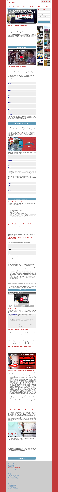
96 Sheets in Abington (11, 466)
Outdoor (31, 6)
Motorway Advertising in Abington (13, 477)
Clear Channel (18, 269)
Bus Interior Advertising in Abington (13, 489)
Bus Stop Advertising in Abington (12, 472)
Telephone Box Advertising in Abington (13, 475)
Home (9, 6)
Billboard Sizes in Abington (12, 463)
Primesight (23, 269)
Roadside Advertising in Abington (13, 474)
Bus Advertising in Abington (12, 484)
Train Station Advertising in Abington (13, 478)
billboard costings (21, 220)
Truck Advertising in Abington (12, 485)
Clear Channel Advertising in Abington (13, 469)
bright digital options (20, 133)
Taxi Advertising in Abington (12, 483)
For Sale (47, 6)
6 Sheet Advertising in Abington (12, 464)
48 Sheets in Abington (11, 465)
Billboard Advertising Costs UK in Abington (14, 467)
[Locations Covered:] (7, 0)
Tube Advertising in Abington (12, 473)
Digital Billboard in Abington (12, 476)
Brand (24, 6)
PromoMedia (21, 351)
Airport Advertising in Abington (12, 479)
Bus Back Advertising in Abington (13, 488)
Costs (18, 6)
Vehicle (39, 6)
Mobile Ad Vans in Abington (12, 486)
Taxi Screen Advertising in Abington (13, 487)
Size (13, 6)
